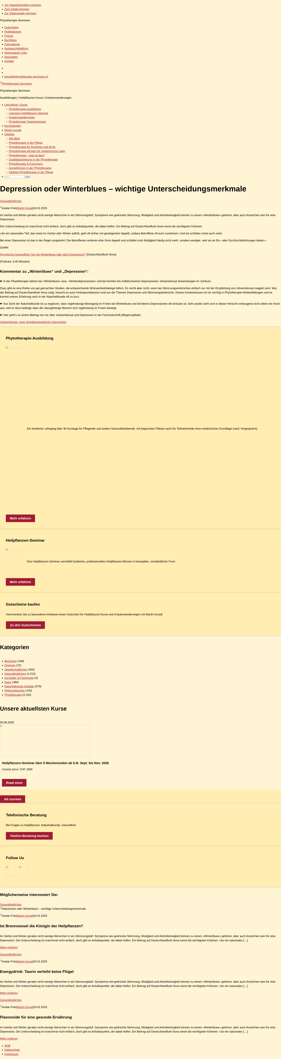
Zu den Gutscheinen (25, 625)
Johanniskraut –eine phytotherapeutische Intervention (33, 322)
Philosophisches (14, 690)
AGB (7, 1045)
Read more (14, 783)
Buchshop (10, 661)
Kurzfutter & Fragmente (19, 677)
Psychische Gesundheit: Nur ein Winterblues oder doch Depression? (42, 254)
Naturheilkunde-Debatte (19, 686)
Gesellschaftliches (15, 669)
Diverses (9, 665)
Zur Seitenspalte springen (20, 13)
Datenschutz (12, 1049)
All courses (12, 799)
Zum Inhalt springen (16, 9)
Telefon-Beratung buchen (29, 836)
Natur (7, 682)
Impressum (11, 1054)
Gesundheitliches (11, 201)
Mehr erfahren (20, 518)
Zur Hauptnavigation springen (22, 4)
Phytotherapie (13, 694)
